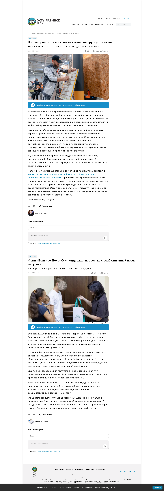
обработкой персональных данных (49, 243)
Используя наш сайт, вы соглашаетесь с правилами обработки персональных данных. (76, 487)
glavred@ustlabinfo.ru (87, 483)
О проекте (100, 470)
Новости (100, 19)
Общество (43, 33)
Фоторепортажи (87, 25)
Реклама (69, 470)
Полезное (75, 25)
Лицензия (90, 470)
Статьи (107, 19)
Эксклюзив (116, 19)
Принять (157, 487)
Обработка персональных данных (80, 474)
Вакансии (79, 470)
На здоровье (99, 25)
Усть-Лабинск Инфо (33, 33)
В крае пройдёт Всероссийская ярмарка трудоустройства (63, 33)
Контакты (59, 470)
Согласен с (45, 243)
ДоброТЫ (109, 25)
